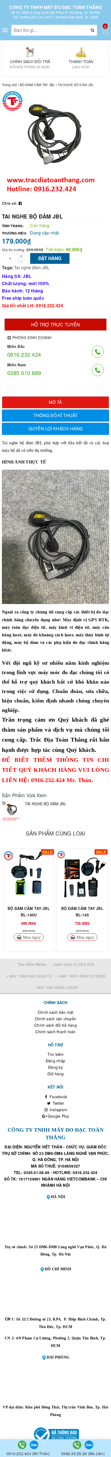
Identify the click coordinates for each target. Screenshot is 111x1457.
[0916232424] (22, 1444)
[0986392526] (77, 1444)
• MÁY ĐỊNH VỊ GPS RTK (73, 964)
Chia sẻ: (10, 203)
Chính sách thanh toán (55, 1031)
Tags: (7, 267)
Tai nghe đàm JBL (32, 267)
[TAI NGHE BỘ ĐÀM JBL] (12, 811)
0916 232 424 (24, 354)
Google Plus (58, 1116)
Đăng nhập (55, 1060)
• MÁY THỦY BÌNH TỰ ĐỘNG (81, 976)
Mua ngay (31, 937)
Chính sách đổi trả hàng (55, 1025)
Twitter (57, 1103)
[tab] (55, 402)
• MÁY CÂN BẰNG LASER (56, 987)
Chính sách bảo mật (56, 1012)
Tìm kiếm (55, 1054)
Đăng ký (55, 1067)
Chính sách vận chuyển (55, 1018)
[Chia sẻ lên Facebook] (20, 203)
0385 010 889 (24, 373)
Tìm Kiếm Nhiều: (32, 964)
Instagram (57, 1109)
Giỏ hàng (55, 1073)
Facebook (57, 1096)
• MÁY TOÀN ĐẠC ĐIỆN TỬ (29, 976)
